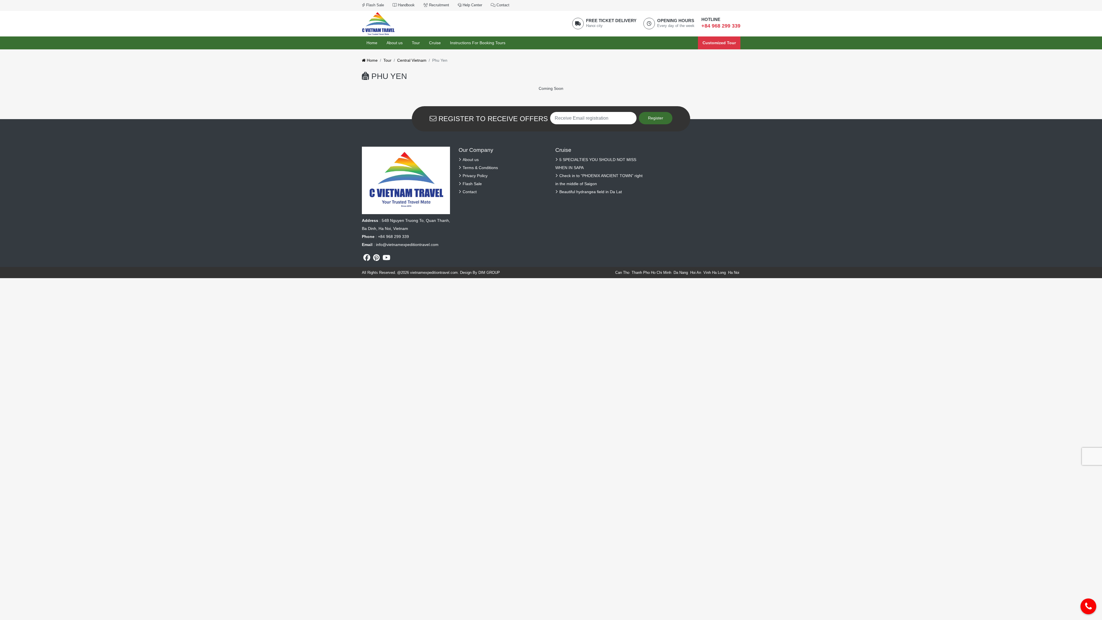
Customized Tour (719, 42)
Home (371, 42)
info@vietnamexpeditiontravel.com (407, 244)
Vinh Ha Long (714, 272)
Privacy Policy (475, 175)
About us (395, 42)
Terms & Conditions (480, 167)
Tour (416, 42)
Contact (502, 5)
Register (655, 118)
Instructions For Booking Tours (477, 42)
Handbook (406, 5)
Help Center (471, 5)
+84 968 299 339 (720, 26)
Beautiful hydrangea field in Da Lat (590, 191)
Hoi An (695, 272)
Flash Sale (374, 5)
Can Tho (622, 272)
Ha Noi (733, 272)
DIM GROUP (489, 272)
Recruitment (438, 5)
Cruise (435, 42)
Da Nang (681, 272)
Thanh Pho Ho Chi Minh (651, 272)
